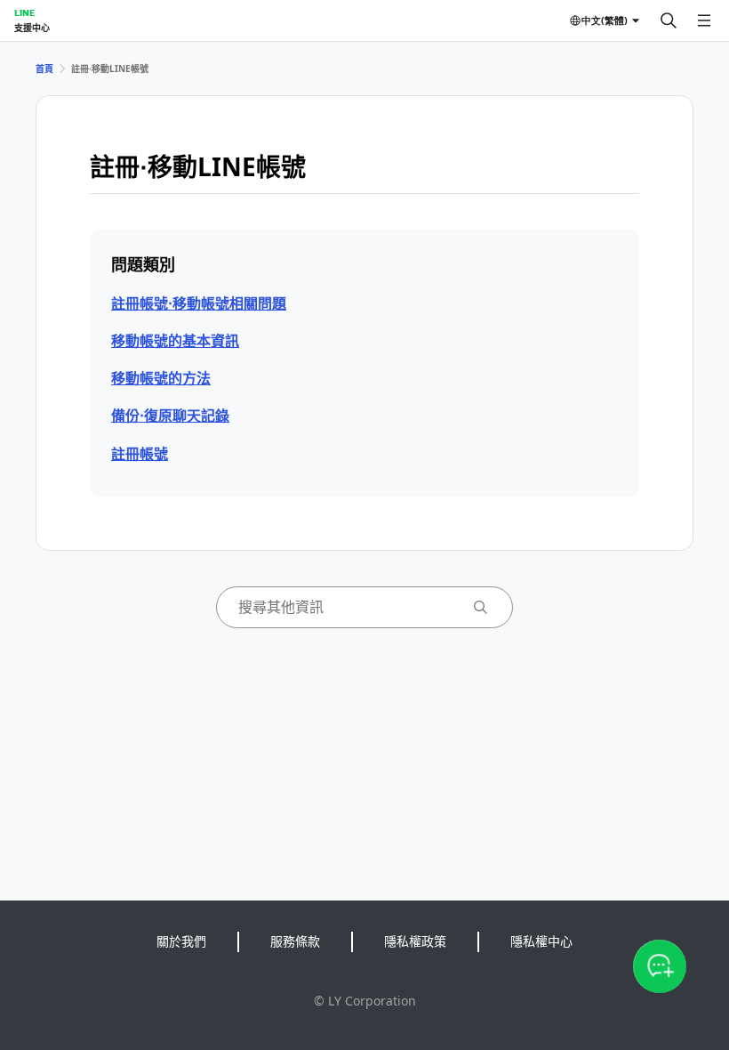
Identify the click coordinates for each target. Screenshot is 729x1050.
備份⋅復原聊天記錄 (170, 415)
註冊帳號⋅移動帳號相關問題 (198, 303)
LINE (24, 12)
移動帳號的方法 (161, 378)
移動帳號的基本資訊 (175, 341)
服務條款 (295, 941)
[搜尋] (668, 20)
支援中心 (32, 27)
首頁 (44, 68)
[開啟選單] (704, 20)
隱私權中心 (541, 941)
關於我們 (181, 941)
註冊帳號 (139, 454)
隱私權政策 (415, 941)
